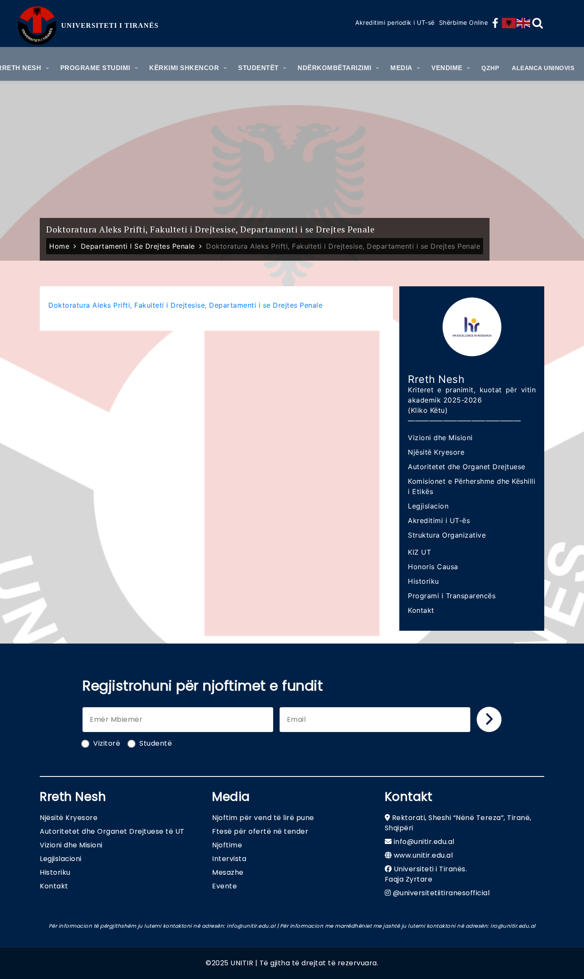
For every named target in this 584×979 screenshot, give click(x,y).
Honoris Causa (433, 566)
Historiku (423, 581)
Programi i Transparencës (452, 595)
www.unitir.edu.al (423, 855)
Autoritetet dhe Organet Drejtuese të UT (112, 831)
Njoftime (227, 845)
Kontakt (421, 610)
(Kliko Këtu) (428, 410)
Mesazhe (228, 872)
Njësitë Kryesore (436, 452)
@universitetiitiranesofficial (441, 893)
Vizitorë (106, 743)
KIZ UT (419, 552)
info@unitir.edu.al (424, 842)
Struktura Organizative (447, 535)
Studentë (155, 743)
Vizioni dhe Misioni (440, 437)
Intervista (229, 859)
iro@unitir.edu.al (513, 925)
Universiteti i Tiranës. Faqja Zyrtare (426, 874)
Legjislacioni (61, 859)
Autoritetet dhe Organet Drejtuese (466, 466)
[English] (523, 23)
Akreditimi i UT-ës (439, 520)
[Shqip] (509, 23)
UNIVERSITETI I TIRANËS (110, 25)
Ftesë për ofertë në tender (260, 831)
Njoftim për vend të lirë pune (263, 818)
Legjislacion (428, 506)
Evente (224, 886)
